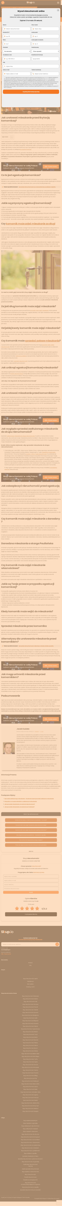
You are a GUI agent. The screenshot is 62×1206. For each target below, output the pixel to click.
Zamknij (58, 10)
